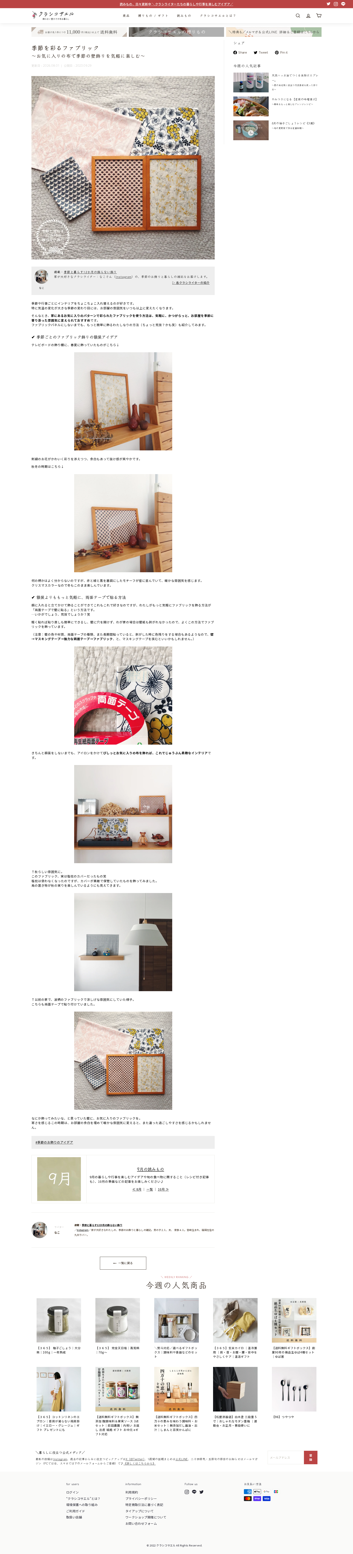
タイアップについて (139, 1511)
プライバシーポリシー (141, 1498)
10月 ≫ (163, 1189)
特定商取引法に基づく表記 (144, 1504)
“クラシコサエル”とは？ (83, 1498)
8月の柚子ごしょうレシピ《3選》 (294, 125)
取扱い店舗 (74, 1517)
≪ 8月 (137, 1189)
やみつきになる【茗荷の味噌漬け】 (295, 101)
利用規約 (131, 1492)
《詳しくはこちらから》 (140, 1463)
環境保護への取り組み (82, 1504)
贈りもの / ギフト (153, 15)
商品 (126, 15)
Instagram (124, 276)
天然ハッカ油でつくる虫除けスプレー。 (295, 82)
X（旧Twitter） (135, 1459)
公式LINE (181, 1459)
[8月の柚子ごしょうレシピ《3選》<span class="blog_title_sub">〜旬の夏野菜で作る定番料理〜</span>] (251, 130)
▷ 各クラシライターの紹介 (191, 283)
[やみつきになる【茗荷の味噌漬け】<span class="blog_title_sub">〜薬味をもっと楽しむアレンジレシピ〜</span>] (251, 106)
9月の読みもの (150, 1169)
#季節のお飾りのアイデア (54, 1142)
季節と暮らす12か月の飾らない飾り (90, 272)
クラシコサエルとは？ (218, 15)
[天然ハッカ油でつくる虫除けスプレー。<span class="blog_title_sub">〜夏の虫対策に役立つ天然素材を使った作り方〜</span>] (251, 82)
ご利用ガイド (75, 1511)
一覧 (149, 1189)
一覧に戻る (125, 1263)
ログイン (72, 1492)
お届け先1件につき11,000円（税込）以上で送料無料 (176, 4)
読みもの (184, 15)
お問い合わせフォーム (141, 1523)
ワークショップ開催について (145, 1517)
